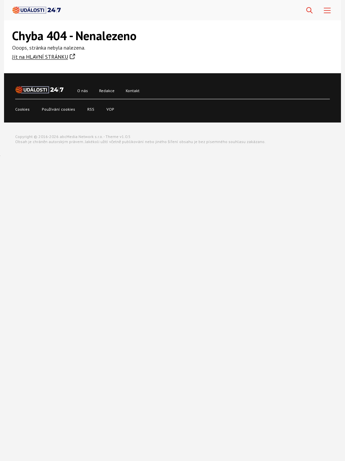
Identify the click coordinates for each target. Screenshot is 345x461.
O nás (82, 90)
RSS (90, 109)
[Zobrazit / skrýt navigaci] (327, 11)
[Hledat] (309, 11)
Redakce (107, 90)
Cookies (22, 109)
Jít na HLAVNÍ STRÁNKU (40, 56)
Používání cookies (58, 109)
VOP (110, 109)
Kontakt (132, 90)
